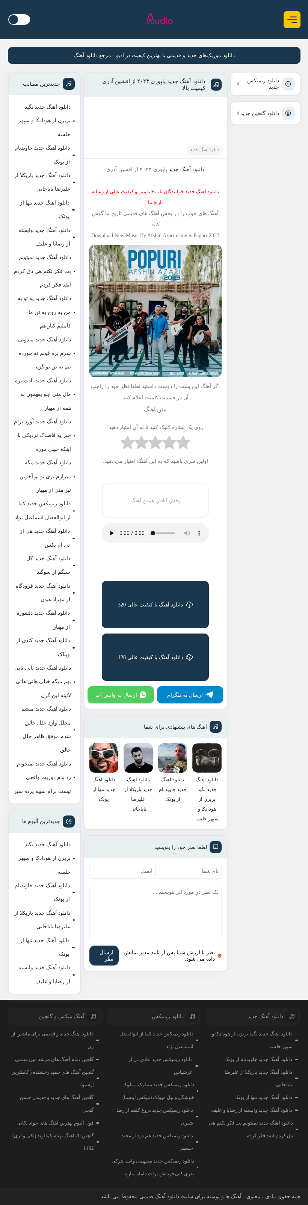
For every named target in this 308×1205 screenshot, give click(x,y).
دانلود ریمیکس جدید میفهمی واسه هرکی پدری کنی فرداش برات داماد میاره (153, 1167)
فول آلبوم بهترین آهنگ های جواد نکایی (55, 1123)
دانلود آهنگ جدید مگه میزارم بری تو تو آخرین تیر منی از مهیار (45, 476)
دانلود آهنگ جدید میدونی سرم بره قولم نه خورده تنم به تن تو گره (44, 353)
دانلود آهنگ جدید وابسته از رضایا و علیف (44, 237)
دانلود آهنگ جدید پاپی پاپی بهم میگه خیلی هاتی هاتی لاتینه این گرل (42, 681)
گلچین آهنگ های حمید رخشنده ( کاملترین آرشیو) (53, 1078)
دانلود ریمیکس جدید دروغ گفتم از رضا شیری (154, 1116)
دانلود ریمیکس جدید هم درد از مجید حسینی (157, 1142)
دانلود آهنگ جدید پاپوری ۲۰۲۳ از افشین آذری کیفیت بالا (153, 84)
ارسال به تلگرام (185, 695)
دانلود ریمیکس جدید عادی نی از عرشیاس (160, 1065)
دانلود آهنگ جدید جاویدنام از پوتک (42, 154)
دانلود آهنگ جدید (204, 149)
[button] (292, 19)
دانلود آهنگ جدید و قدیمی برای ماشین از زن (53, 1040)
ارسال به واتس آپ (116, 695)
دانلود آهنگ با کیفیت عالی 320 (150, 605)
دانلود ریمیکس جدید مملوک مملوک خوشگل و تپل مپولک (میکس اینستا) (158, 1091)
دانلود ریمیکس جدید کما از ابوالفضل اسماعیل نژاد (43, 510)
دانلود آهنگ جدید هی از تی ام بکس (45, 537)
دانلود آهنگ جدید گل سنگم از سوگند (48, 565)
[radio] (183, 444)
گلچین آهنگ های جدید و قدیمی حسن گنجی (57, 1103)
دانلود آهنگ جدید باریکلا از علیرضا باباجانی (42, 182)
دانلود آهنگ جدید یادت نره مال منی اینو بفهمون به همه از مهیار (43, 394)
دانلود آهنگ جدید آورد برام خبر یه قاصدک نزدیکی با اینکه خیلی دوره (42, 435)
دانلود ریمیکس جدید (263, 84)
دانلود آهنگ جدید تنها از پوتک (44, 209)
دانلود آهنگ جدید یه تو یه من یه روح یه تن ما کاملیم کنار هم (44, 312)
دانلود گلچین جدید (259, 113)
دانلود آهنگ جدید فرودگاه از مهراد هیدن (43, 592)
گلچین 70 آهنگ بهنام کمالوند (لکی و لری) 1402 (53, 1142)
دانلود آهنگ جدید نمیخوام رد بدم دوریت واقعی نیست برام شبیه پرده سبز (42, 777)
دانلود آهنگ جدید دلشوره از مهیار (43, 619)
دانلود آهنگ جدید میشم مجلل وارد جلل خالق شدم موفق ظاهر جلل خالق (46, 729)
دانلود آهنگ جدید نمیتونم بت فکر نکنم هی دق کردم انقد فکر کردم (42, 271)
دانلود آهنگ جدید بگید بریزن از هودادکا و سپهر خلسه (44, 120)
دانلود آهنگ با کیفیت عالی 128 (150, 657)
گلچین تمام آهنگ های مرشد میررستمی (54, 1059)
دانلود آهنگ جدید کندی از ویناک (43, 647)
